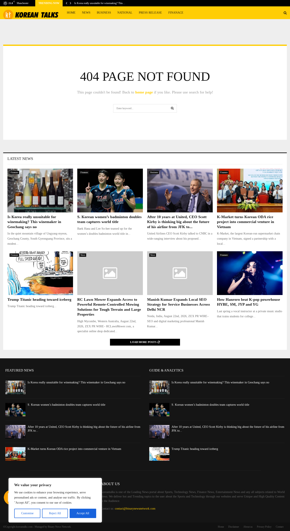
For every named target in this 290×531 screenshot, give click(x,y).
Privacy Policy (264, 526)
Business (104, 12)
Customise (27, 513)
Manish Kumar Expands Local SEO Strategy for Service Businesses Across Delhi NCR (178, 304)
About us (248, 526)
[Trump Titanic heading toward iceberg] (40, 273)
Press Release (150, 12)
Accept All (82, 513)
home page (144, 92)
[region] (55, 500)
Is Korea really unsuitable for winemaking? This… (99, 3)
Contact (279, 526)
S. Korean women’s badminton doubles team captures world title (66, 404)
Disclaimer (233, 526)
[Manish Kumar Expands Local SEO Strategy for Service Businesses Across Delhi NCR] (180, 273)
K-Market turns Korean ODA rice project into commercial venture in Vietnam (245, 222)
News (86, 12)
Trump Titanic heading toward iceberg (39, 299)
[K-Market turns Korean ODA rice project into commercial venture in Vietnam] (250, 190)
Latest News (20, 159)
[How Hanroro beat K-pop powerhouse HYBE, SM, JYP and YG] (250, 273)
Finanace (175, 12)
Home (71, 12)
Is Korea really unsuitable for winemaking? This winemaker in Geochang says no (34, 222)
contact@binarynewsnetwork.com (135, 508)
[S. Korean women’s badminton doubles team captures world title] (110, 190)
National (124, 12)
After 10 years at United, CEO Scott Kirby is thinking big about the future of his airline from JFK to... (178, 222)
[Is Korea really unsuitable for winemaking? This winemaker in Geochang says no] (40, 190)
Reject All (55, 513)
